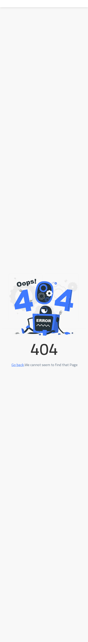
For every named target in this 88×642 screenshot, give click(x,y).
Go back (17, 365)
